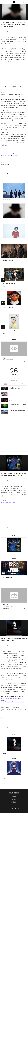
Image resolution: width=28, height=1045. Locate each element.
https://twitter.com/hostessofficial (11, 698)
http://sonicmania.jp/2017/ (8, 502)
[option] (5, 384)
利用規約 (14, 796)
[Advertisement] (14, 436)
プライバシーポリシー (14, 798)
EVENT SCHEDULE (6, 361)
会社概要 (14, 801)
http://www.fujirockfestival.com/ (10, 155)
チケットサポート (14, 802)
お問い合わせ (14, 799)
